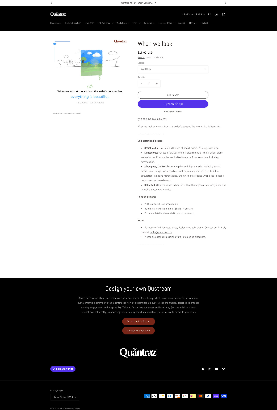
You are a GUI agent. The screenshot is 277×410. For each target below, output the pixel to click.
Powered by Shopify (72, 408)
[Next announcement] (225, 3)
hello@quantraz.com (161, 232)
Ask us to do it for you (138, 321)
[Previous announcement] (51, 3)
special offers (173, 237)
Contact (209, 227)
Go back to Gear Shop (138, 330)
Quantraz (61, 408)
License (141, 62)
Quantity (141, 77)
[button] (105, 23)
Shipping (141, 57)
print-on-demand (185, 213)
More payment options (173, 111)
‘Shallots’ (179, 208)
